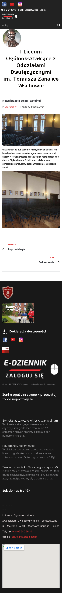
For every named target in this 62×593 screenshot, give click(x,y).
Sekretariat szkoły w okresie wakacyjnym (30, 420)
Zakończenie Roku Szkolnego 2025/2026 (30, 467)
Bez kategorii (11, 107)
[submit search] (58, 25)
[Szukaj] (29, 25)
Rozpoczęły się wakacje (18, 445)
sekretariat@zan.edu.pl (33, 10)
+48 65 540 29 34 (22, 531)
